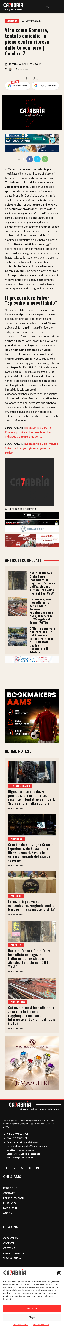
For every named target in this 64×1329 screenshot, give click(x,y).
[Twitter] (37, 159)
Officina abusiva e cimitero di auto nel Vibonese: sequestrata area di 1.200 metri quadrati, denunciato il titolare (42, 640)
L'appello (15, 945)
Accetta (32, 1308)
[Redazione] (11, 69)
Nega (32, 1317)
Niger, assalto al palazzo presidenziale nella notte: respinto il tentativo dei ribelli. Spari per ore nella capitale (31, 797)
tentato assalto (20, 786)
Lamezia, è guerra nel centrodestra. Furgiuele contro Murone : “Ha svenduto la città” (31, 905)
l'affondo (15, 896)
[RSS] (22, 1168)
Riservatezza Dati (41, 1324)
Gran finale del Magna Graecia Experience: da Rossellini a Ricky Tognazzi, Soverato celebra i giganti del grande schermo (30, 852)
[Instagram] (14, 1168)
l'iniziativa (16, 839)
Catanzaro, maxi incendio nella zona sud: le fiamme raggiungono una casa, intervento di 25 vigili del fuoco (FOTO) (41, 611)
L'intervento (17, 1002)
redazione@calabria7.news (21, 1157)
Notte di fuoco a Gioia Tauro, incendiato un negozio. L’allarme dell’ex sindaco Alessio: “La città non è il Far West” (42, 583)
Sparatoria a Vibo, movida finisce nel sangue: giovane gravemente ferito (31, 448)
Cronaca (12, 21)
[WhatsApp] (45, 159)
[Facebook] (29, 159)
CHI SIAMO (12, 1177)
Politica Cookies (20, 1324)
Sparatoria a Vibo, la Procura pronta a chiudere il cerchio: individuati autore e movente (28, 432)
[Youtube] (37, 1168)
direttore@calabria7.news (20, 1150)
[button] (59, 1273)
